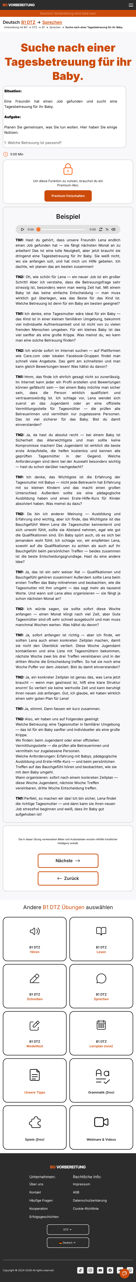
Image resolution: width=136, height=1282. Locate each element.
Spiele (34, 1139)
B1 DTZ (34, 949)
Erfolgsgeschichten (44, 1217)
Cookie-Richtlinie (86, 1208)
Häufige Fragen (41, 1200)
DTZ (34, 27)
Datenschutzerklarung (90, 1200)
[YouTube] (100, 1270)
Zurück (71, 878)
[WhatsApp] (130, 1270)
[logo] (19, 5)
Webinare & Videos (101, 1139)
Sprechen (55, 27)
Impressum (81, 1184)
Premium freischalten (68, 196)
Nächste (64, 860)
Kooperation (38, 1208)
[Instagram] (90, 1270)
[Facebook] (110, 1270)
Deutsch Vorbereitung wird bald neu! (68, 13)
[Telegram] (120, 1270)
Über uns (36, 1184)
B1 (43, 27)
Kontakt (35, 1192)
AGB (76, 1192)
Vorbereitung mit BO (15, 27)
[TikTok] (80, 1270)
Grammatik (101, 1092)
